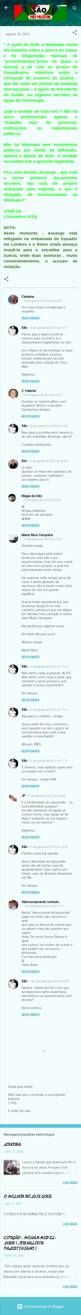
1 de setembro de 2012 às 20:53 (49, 981)
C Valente (29, 391)
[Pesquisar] (74, 9)
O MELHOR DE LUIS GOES (27, 1196)
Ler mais (70, 1183)
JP (23, 796)
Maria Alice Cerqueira (37, 535)
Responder (31, 318)
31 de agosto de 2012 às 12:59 (42, 539)
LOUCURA (12, 1144)
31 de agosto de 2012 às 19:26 (48, 847)
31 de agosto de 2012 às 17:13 (48, 666)
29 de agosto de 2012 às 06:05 (42, 300)
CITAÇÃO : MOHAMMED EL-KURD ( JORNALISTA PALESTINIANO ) (30, 1243)
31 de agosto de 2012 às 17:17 (48, 760)
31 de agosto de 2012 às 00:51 (42, 500)
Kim (24, 461)
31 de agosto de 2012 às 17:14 (48, 709)
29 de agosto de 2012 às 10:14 (48, 327)
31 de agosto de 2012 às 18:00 (46, 795)
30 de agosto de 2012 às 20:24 (42, 395)
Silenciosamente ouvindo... (41, 902)
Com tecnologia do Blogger (43, 1307)
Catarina (28, 297)
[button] (74, 33)
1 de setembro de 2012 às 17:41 (43, 906)
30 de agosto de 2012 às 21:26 (48, 426)
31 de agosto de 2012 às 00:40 (48, 461)
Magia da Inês (32, 496)
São (24, 328)
